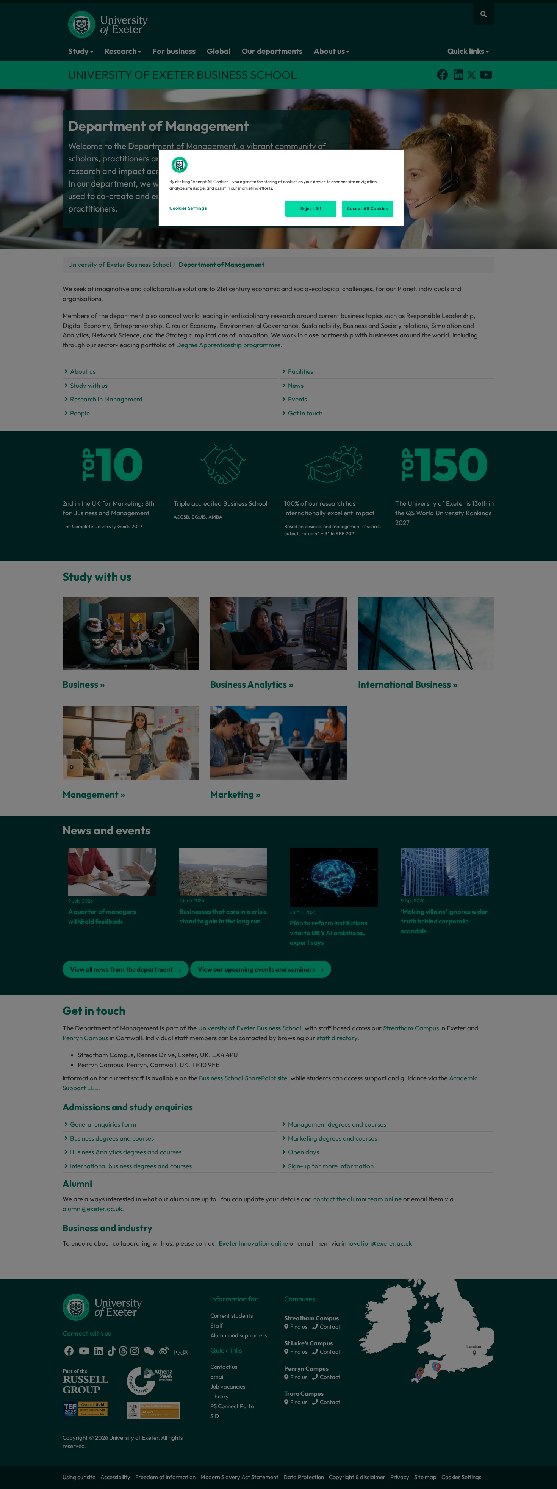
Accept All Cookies (367, 208)
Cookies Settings (188, 208)
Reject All (310, 208)
